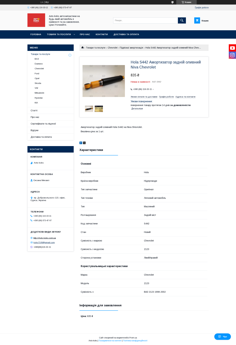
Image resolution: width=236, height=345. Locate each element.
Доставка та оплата (126, 34)
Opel (37, 78)
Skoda (38, 83)
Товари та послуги (59, 34)
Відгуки (34, 130)
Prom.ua (133, 338)
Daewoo (39, 63)
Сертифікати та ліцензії (43, 123)
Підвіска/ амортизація (131, 47)
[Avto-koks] (36, 26)
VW (36, 88)
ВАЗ (37, 59)
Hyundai (39, 98)
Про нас (85, 34)
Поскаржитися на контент (110, 341)
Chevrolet (113, 47)
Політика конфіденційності (135, 341)
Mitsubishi (39, 93)
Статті (34, 110)
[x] (84, 143)
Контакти (102, 34)
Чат (225, 336)
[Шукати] (182, 20)
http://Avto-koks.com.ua (44, 238)
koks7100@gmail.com (44, 242)
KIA (36, 102)
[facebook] (80, 143)
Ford (37, 73)
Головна (35, 34)
